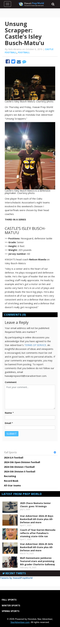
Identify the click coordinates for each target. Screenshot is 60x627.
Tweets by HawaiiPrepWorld (16, 577)
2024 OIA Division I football (19, 466)
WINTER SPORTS (11, 605)
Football (24, 52)
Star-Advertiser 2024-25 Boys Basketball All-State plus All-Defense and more (36, 519)
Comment (11, 382)
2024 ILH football (13, 457)
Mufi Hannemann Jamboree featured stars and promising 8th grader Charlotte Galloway (37, 561)
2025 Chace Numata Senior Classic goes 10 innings (35, 505)
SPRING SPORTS (10, 611)
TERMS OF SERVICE (35, 345)
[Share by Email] (19, 62)
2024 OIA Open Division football (22, 462)
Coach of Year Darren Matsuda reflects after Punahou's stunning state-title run (37, 533)
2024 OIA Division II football (19, 471)
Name (8, 412)
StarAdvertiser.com (20, 622)
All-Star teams (12, 485)
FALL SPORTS (9, 599)
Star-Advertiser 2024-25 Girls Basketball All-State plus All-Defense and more (36, 547)
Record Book (11, 480)
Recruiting (10, 476)
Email (8, 423)
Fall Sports (10, 452)
